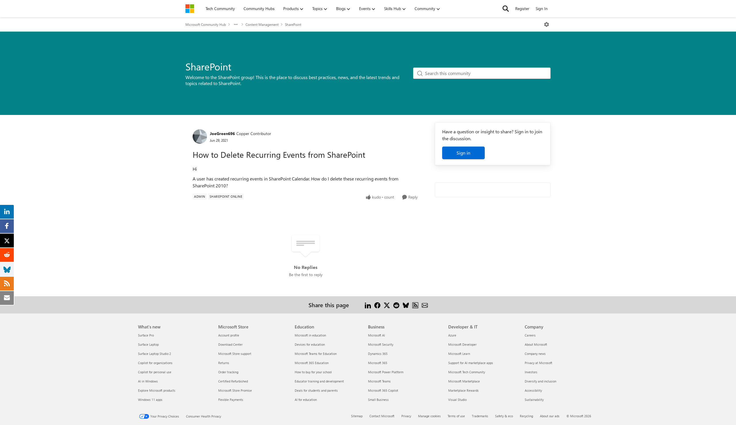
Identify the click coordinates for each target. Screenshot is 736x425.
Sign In (542, 8)
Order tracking (228, 372)
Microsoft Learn (459, 353)
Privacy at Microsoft (538, 363)
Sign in (463, 153)
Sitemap (357, 416)
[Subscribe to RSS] (415, 305)
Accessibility (533, 390)
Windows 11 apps (150, 399)
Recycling (526, 416)
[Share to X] (387, 305)
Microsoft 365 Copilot (383, 390)
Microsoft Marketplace (464, 381)
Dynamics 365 (378, 353)
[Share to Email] (425, 305)
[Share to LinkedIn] (368, 305)
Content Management (262, 24)
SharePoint (293, 24)
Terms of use (456, 416)
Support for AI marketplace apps (470, 363)
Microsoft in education (310, 335)
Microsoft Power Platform (385, 372)
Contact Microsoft (381, 416)
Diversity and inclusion (540, 381)
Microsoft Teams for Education (316, 353)
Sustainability (534, 399)
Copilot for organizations (155, 363)
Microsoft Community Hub (205, 24)
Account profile (228, 335)
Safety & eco (504, 416)
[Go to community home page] (189, 8)
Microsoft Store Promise (235, 390)
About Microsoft (536, 344)
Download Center (230, 344)
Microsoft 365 (377, 363)
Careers (530, 335)
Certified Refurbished (233, 381)
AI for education (306, 399)
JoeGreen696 (222, 133)
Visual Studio (457, 399)
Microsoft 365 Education (312, 363)
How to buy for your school (313, 372)
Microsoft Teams (379, 381)
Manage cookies (429, 416)
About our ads (549, 416)
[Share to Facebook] (377, 305)
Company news (535, 353)
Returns (223, 363)
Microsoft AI (376, 335)
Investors (531, 372)
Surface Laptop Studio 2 (154, 353)
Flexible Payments (230, 399)
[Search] (505, 8)
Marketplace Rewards (463, 390)
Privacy (406, 416)
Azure (452, 335)
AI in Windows (148, 381)
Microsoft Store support (234, 353)
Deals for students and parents (316, 390)
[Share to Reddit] (396, 305)
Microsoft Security (380, 344)
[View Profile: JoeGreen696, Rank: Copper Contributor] (200, 136)
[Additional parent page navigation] (235, 24)
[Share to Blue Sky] (406, 305)
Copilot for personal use (154, 372)
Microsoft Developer (462, 344)
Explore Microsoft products (156, 390)
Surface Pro (146, 335)
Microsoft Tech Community (466, 372)
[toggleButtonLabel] (547, 24)
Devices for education (310, 344)
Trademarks (480, 416)
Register (522, 8)
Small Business (378, 399)
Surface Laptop (148, 344)
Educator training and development (319, 381)
